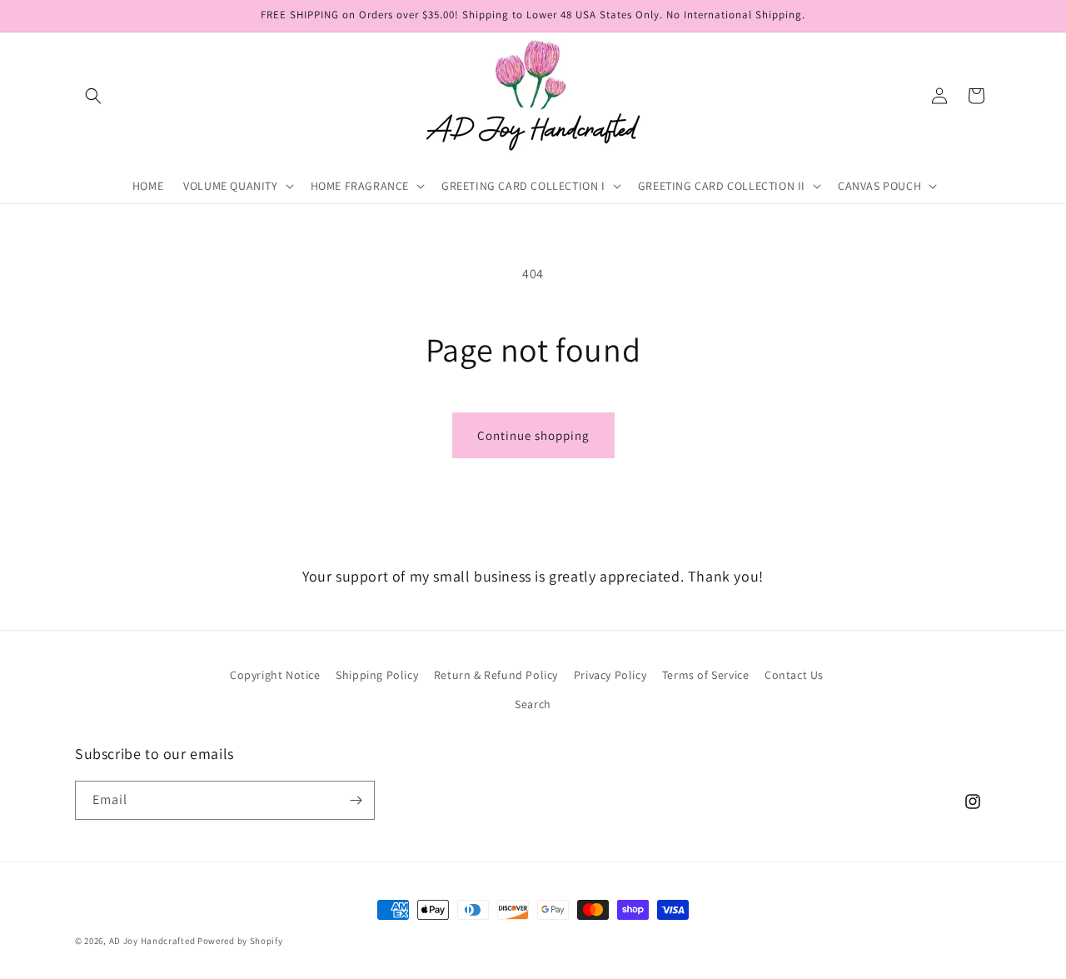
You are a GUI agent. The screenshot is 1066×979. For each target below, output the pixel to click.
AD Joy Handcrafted (152, 941)
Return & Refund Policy (496, 674)
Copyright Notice (275, 674)
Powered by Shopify (240, 941)
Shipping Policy (377, 674)
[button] (93, 95)
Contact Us (794, 674)
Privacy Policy (610, 674)
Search (533, 704)
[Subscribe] (355, 800)
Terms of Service (706, 674)
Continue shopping (533, 435)
